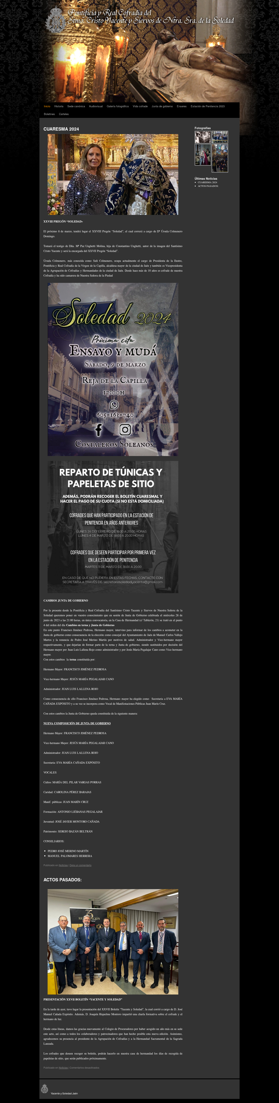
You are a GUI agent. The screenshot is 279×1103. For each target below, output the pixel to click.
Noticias (63, 865)
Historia (58, 106)
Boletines (49, 114)
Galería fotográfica (118, 106)
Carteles (64, 114)
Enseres (182, 106)
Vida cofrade (140, 106)
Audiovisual (96, 106)
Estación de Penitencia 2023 (208, 106)
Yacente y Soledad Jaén (64, 1093)
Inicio (47, 106)
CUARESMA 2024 (61, 129)
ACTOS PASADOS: (63, 879)
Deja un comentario (81, 865)
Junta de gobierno (162, 106)
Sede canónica (76, 106)
